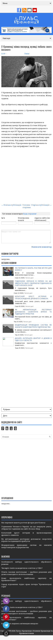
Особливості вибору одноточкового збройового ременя (26, 563)
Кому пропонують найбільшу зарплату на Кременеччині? (26, 579)
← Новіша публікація (11, 205)
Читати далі (29, 278)
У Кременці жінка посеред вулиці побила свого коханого (26, 48)
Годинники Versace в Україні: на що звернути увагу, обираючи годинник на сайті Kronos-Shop (33, 283)
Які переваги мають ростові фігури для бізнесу (23, 522)
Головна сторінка (26, 206)
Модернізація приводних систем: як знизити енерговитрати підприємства (33, 326)
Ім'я (3, 218)
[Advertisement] (26, 175)
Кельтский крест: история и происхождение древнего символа (33, 298)
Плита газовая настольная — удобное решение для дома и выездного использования (26, 573)
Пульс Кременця (24, 631)
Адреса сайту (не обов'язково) (42, 219)
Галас (26, 53)
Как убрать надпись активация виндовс (19, 623)
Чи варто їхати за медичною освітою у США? (22, 568)
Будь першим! (29, 213)
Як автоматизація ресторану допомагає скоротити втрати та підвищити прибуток (33, 312)
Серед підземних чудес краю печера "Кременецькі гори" (26, 585)
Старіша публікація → (41, 205)
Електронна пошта (23, 219)
